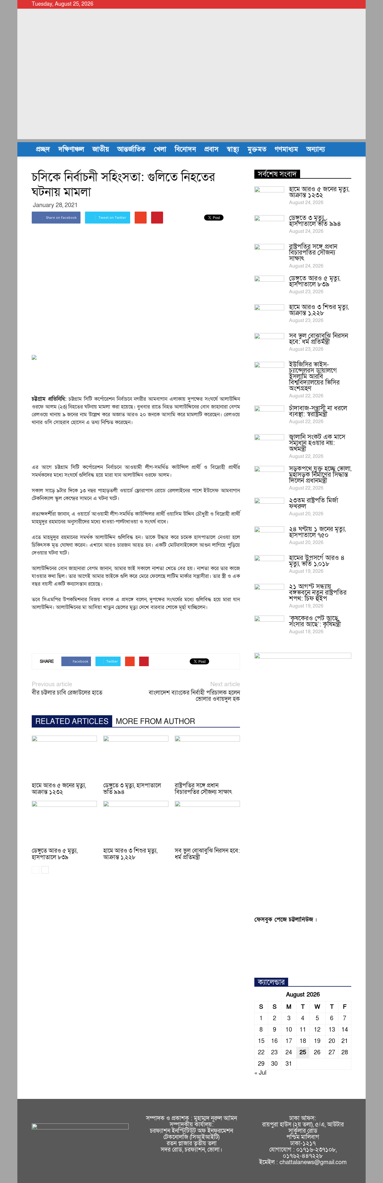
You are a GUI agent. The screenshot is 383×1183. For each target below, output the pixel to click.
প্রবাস (211, 149)
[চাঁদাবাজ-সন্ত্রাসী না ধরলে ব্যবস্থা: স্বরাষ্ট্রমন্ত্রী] (269, 416)
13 (332, 1030)
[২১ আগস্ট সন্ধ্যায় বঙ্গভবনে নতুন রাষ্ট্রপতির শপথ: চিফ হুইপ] (269, 594)
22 (261, 1052)
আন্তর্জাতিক (131, 149)
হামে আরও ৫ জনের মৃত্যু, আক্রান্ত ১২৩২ (59, 789)
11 (303, 1030)
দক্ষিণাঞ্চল (71, 149)
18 (303, 1041)
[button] (344, 149)
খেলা (160, 149)
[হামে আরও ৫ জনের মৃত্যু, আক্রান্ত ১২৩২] (64, 758)
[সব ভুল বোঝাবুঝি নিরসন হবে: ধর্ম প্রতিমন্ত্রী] (207, 823)
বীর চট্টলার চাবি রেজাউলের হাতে (67, 693)
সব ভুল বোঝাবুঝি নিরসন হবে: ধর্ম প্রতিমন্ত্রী (207, 854)
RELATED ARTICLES (72, 722)
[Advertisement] (191, 97)
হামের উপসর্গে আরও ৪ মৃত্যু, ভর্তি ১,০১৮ (317, 561)
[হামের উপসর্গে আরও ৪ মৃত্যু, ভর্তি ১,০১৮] (269, 565)
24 (288, 1052)
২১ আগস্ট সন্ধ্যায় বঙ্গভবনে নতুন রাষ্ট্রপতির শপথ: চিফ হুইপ (317, 592)
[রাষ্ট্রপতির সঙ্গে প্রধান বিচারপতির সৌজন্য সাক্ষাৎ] (207, 758)
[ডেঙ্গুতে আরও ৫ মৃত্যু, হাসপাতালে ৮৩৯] (64, 823)
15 (261, 1041)
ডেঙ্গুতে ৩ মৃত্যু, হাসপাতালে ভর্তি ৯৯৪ (132, 789)
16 (274, 1041)
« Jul (260, 1073)
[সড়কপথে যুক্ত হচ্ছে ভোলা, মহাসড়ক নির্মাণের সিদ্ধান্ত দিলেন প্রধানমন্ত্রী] (269, 476)
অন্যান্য (315, 149)
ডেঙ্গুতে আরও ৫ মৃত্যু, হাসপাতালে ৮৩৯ (54, 854)
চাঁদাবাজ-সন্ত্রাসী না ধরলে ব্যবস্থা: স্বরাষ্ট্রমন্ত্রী (318, 411)
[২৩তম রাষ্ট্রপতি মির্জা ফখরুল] (269, 508)
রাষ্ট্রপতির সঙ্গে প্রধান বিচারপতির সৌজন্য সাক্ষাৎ (203, 789)
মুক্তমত (256, 149)
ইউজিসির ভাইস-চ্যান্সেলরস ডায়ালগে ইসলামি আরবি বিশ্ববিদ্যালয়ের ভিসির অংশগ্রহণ (314, 376)
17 (288, 1041)
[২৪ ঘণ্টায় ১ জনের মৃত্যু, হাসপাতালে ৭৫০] (269, 536)
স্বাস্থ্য (233, 149)
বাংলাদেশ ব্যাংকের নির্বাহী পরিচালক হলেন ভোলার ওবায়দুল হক (194, 696)
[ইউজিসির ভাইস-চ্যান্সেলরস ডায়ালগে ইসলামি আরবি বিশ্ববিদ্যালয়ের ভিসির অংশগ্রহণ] (269, 372)
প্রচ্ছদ (43, 149)
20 (332, 1041)
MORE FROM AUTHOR (155, 722)
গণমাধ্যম (286, 149)
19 (317, 1041)
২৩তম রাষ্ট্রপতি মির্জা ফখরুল (313, 503)
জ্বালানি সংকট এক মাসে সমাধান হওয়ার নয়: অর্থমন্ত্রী (317, 443)
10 (288, 1030)
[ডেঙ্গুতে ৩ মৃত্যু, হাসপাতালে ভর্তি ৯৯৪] (135, 758)
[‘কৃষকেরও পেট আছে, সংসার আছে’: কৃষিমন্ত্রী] (269, 626)
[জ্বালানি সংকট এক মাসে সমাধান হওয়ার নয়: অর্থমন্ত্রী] (269, 444)
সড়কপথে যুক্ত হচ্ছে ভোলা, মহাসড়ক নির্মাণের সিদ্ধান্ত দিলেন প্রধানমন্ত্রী (320, 474)
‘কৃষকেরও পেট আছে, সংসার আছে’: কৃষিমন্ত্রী (315, 621)
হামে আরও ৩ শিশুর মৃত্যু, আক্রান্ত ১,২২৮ (130, 854)
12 (317, 1030)
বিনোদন (185, 149)
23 (274, 1052)
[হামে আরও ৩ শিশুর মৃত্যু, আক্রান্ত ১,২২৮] (135, 823)
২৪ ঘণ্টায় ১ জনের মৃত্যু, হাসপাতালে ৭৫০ (317, 532)
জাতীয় (100, 149)
